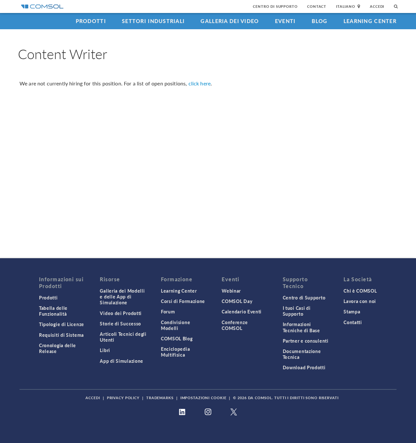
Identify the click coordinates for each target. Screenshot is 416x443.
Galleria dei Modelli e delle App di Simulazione (122, 296)
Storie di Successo (120, 323)
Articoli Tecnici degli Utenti (123, 337)
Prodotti (91, 21)
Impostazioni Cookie (203, 397)
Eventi (285, 21)
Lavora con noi (360, 301)
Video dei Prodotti (121, 313)
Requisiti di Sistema (61, 335)
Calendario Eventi (242, 311)
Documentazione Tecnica (302, 354)
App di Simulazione (121, 361)
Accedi (377, 6)
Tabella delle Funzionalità (53, 311)
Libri (105, 350)
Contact (316, 6)
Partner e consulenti (306, 340)
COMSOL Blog (177, 338)
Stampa (352, 311)
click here (199, 83)
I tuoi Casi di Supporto (297, 311)
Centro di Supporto (275, 6)
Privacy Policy (123, 397)
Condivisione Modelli (175, 325)
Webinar (231, 290)
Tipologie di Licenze (61, 324)
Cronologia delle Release (57, 348)
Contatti (353, 322)
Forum (168, 311)
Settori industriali (153, 21)
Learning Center (370, 21)
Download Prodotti (304, 367)
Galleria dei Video (230, 21)
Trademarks (160, 397)
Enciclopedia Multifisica (175, 352)
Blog (320, 21)
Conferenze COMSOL (235, 325)
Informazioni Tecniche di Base (301, 327)
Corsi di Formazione (183, 301)
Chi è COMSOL (360, 290)
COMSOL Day (237, 301)
